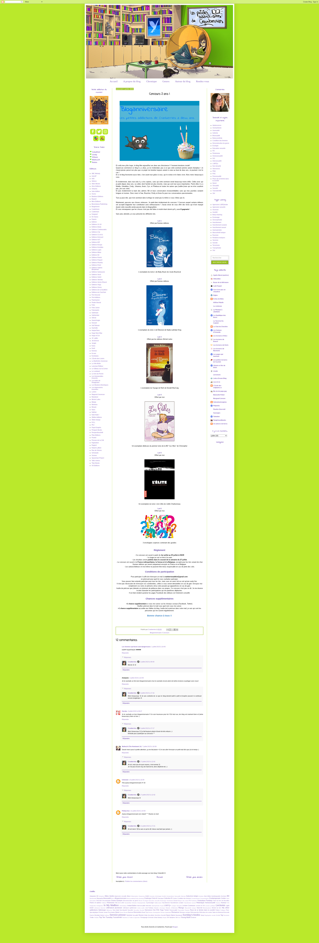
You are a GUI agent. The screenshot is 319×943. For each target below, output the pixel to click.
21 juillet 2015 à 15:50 (138, 811)
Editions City (96, 232)
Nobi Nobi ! (95, 415)
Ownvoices (216, 169)
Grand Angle (96, 320)
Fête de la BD (119, 902)
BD (228, 896)
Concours (166, 633)
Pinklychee (126, 811)
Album (129, 896)
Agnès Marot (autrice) (221, 275)
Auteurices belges (192, 896)
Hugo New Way (97, 333)
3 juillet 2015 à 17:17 (147, 728)
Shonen (141, 915)
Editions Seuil (96, 274)
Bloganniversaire (155, 633)
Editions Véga (96, 285)
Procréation (111, 912)
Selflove (107, 915)
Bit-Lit (113, 898)
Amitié (147, 896)
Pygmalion (95, 443)
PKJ (93, 425)
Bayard (94, 199)
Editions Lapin (96, 250)
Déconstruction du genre (220, 143)
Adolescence (216, 125)
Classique (160, 898)
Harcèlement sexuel (219, 227)
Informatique (123, 905)
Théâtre (96, 917)
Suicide (215, 243)
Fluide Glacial (96, 302)
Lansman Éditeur (97, 366)
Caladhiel (96, 152)
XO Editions (96, 465)
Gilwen (95, 157)
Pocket (94, 438)
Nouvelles (136, 910)
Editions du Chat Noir (99, 292)
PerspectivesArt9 (97, 432)
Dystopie (119, 900)
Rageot (94, 445)
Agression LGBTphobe (220, 204)
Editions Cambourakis (99, 229)
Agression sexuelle (218, 207)
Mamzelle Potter (219, 395)
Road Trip (145, 912)
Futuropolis (95, 310)
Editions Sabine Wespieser (97, 268)
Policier (217, 910)
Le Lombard (96, 371)
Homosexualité (217, 156)
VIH (213, 193)
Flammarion (96, 300)
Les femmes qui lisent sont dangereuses (136, 647)
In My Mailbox (111, 905)
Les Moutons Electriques (100, 385)
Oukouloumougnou (220, 402)
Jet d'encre (95, 341)
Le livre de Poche (97, 374)
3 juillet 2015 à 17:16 (147, 693)
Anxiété (215, 212)
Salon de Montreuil (218, 912)
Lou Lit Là (216, 382)
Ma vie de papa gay (220, 391)
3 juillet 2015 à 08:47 (135, 711)
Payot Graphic (96, 427)
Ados (107, 896)
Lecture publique (210, 905)
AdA (93, 179)
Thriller (92, 917)
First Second (96, 295)
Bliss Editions (96, 201)
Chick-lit (154, 898)
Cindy (94, 155)
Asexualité (216, 130)
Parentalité (181, 910)
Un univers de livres (220, 424)
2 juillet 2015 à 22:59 (136, 678)
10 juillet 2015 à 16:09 (136, 780)
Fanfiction (194, 900)
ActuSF (94, 176)
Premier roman (103, 912)
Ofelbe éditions (97, 417)
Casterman (95, 212)
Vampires (172, 917)
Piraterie (187, 910)
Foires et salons (95, 903)
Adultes (111, 896)
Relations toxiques (218, 238)
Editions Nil (95, 255)
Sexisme (215, 240)
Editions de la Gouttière (99, 290)
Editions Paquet (97, 260)
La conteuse (217, 306)
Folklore (104, 902)
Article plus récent (125, 877)
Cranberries (132, 662)
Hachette (95, 328)
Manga (181, 908)
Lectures (220, 905)
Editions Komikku (97, 247)
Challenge (147, 898)
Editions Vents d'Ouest (99, 282)
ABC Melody (96, 173)
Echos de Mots (218, 299)
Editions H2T (96, 240)
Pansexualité (216, 176)
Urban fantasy (158, 917)
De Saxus (95, 217)
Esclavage (216, 217)
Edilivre (94, 222)
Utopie (164, 917)
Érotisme (193, 917)
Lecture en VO (200, 905)
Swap (202, 915)
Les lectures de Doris (220, 345)
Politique (222, 910)
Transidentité (216, 191)
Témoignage (144, 917)
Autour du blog (182, 81)
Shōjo (146, 915)
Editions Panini (97, 257)
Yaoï (179, 917)
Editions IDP (96, 242)
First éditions (96, 297)
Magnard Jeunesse (98, 394)
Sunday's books (191, 915)
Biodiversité (93, 898)
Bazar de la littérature (221, 282)
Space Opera (170, 915)
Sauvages (216, 413)
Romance (175, 912)
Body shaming (217, 215)
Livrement (216, 375)
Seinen (102, 915)
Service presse (118, 915)
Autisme (215, 133)
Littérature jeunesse (114, 908)
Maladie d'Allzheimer (172, 908)
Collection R (168, 898)
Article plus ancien (194, 877)
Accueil (114, 81)
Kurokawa (95, 356)
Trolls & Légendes (134, 917)
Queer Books (123, 912)
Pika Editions (96, 435)
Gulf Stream (96, 325)
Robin (94, 162)
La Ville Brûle (96, 363)
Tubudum (216, 416)
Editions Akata (96, 227)
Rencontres (137, 912)
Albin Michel (96, 184)
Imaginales (93, 905)
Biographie (100, 898)
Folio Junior (96, 308)
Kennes (94, 351)
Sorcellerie (151, 915)
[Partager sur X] (172, 629)
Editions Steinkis (97, 280)
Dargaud (95, 214)
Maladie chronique (159, 908)
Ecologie (215, 146)
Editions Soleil (96, 277)
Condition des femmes (220, 140)
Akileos (94, 181)
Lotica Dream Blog (219, 378)
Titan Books (96, 463)
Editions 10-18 (96, 224)
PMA (214, 171)
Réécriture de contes (205, 912)
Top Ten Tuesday (106, 917)
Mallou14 (96, 160)
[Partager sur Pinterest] (177, 629)
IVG (213, 158)
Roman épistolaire (166, 912)
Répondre (125, 653)
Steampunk (178, 915)
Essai (175, 900)
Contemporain (214, 898)
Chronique (151, 81)
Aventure (223, 896)
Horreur (218, 902)
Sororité (215, 188)
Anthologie (158, 896)
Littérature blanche (99, 908)
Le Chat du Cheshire (220, 326)
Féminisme (216, 153)
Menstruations (207, 908)
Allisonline (217, 279)
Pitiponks (216, 406)
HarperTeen (96, 330)
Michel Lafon (96, 399)
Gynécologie (150, 902)
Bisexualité (216, 135)
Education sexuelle (218, 148)
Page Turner (164, 910)
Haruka (124, 711)
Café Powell (217, 286)
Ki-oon (94, 353)
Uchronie (150, 917)
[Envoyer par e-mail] (167, 629)
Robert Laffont (96, 448)
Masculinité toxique (219, 232)
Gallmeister (95, 315)
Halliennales (157, 902)
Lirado (215, 371)
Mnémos (94, 404)
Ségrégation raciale (210, 915)
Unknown (125, 780)
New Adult (116, 910)
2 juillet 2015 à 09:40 (147, 662)
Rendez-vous (202, 81)
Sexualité (215, 186)
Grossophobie (217, 220)
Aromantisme (216, 128)
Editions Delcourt (97, 237)
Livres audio (141, 908)
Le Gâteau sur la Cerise (100, 369)
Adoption (101, 896)
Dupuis (94, 219)
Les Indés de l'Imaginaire (96, 381)
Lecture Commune (188, 905)
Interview (148, 905)
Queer (214, 183)
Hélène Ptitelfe (218, 302)
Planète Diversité (219, 409)
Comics (175, 898)
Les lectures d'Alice (220, 336)
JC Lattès (95, 338)
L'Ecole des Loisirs (98, 358)
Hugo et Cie (96, 335)
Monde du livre (216, 908)
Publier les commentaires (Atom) (136, 881)
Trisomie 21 (125, 917)
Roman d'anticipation (154, 912)
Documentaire (106, 900)
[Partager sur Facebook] (174, 629)
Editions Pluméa (97, 262)
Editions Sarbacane (98, 272)
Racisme (215, 235)
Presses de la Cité (98, 440)
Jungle (94, 343)
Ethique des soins (182, 900)
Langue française (177, 905)
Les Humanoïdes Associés (97, 377)
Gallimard (95, 313)
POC (214, 174)
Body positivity (217, 138)
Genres (165, 81)
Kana (93, 346)
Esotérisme (170, 900)
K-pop (161, 905)
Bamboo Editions (97, 196)
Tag (222, 915)
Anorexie (215, 210)
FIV (213, 151)
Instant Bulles (132, 905)
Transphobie (216, 248)
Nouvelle (130, 910)
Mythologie (102, 910)
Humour (223, 903)
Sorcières (158, 915)
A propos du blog (132, 81)
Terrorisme (216, 245)
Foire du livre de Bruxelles (221, 900)
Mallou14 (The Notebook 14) (132, 746)
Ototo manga (96, 420)
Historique (200, 903)
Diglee (215, 295)
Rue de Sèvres (97, 450)
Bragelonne (96, 206)
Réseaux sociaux (185, 912)
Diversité (99, 900)
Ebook (140, 900)
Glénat (94, 318)
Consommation (204, 898)
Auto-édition (96, 191)
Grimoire (134, 902)
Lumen (94, 392)
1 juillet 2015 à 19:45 (158, 647)
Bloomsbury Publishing (99, 204)
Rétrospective (195, 912)
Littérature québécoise (130, 908)
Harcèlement (216, 222)
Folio (93, 305)
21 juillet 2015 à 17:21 (147, 826)
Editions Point (96, 265)
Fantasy (209, 900)
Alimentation (134, 896)
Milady (94, 402)
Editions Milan (96, 252)
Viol (213, 250)
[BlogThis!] (170, 629)
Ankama (94, 189)
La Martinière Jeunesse (100, 361)
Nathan (94, 412)
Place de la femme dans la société (202, 910)
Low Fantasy (149, 908)
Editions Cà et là (97, 235)
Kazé (93, 348)
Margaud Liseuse (219, 398)
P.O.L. (93, 422)
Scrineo (94, 455)
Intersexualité (217, 161)
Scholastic (95, 453)
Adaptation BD (94, 896)
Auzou (94, 194)
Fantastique (201, 900)
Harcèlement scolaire (219, 225)
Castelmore (95, 209)
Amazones (142, 896)
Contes (223, 898)
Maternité (199, 908)
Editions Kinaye (97, 245)
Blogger (175, 927)
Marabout (95, 397)
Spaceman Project (98, 458)
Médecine (109, 910)
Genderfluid (128, 902)
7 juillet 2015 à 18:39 (149, 746)
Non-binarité (216, 166)
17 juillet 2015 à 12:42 (147, 761)
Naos (93, 410)
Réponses (127, 657)
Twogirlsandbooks (219, 420)
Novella (142, 910)
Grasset (94, 323)
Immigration (99, 905)
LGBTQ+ (215, 163)
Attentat (183, 896)
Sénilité (218, 915)
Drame (113, 900)
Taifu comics (96, 460)
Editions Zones (97, 287)
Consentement (195, 898)
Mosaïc (94, 407)
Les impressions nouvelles (97, 388)
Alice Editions (96, 186)
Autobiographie (215, 896)
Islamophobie (217, 230)
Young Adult (185, 917)
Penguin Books (97, 430)
